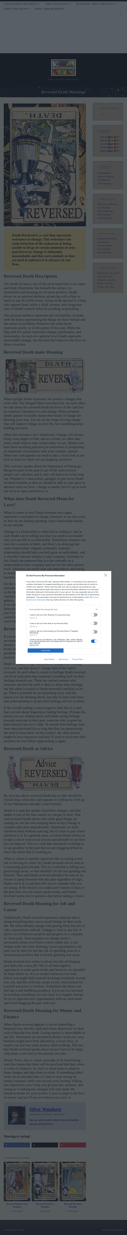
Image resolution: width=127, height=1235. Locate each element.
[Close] (106, 575)
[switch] (94, 614)
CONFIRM (45, 651)
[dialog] (63, 617)
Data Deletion (49, 659)
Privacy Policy (77, 659)
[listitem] (63, 609)
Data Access (63, 659)
